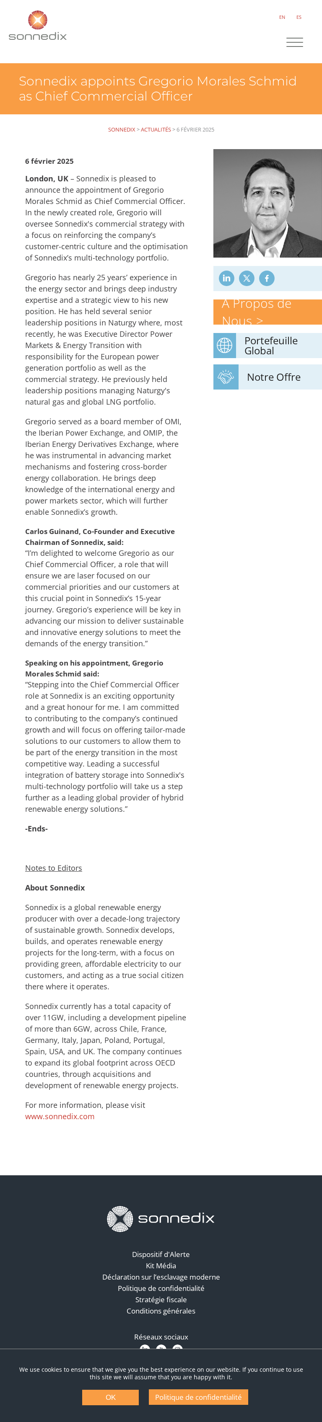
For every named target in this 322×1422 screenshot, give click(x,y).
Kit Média (161, 1265)
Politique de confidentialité (161, 1288)
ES (298, 17)
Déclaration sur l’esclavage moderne (161, 1276)
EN (282, 17)
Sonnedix (121, 129)
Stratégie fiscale (161, 1299)
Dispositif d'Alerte (161, 1254)
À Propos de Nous (256, 311)
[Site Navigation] (294, 43)
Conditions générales (161, 1310)
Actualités (156, 129)
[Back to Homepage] (161, 1219)
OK (111, 1397)
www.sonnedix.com (60, 1116)
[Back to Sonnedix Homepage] (37, 25)
